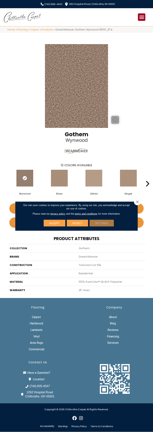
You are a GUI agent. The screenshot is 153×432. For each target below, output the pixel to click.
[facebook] (74, 418)
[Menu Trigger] (141, 17)
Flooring (22, 29)
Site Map (63, 426)
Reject (77, 222)
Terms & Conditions (101, 426)
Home (11, 29)
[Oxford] (93, 178)
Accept (54, 222)
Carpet (34, 29)
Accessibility (47, 426)
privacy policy (57, 213)
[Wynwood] (24, 178)
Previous (5, 178)
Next (147, 178)
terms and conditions (86, 213)
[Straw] (59, 178)
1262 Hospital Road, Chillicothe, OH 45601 (92, 3)
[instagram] (81, 418)
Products (47, 29)
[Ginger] (128, 178)
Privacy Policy (79, 426)
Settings (101, 222)
